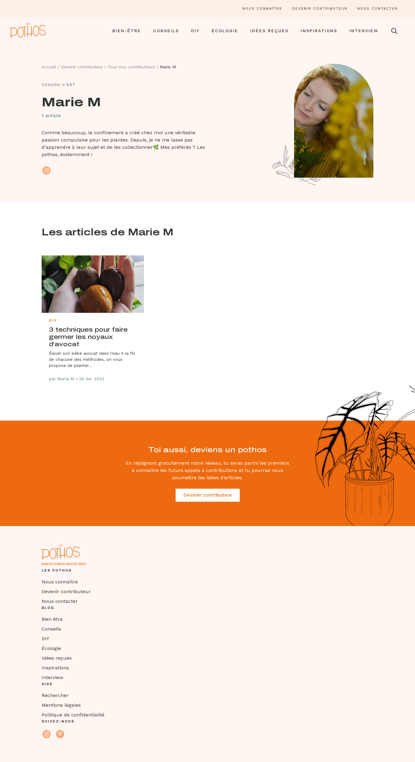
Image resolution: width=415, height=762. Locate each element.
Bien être (52, 619)
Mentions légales (61, 705)
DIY (195, 30)
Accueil (49, 66)
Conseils (166, 30)
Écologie (225, 30)
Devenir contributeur (320, 8)
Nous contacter (377, 8)
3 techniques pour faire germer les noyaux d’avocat (88, 336)
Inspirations (319, 30)
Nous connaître (262, 8)
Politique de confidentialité (73, 715)
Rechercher (55, 695)
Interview (364, 30)
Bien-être (126, 30)
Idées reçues (269, 30)
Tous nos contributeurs (131, 66)
